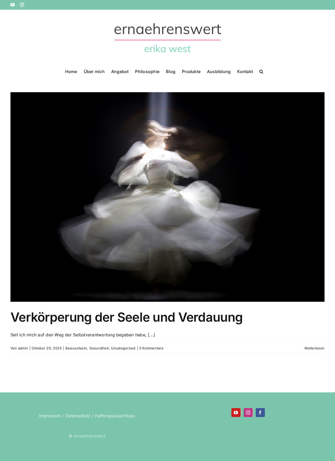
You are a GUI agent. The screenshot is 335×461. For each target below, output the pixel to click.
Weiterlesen (314, 348)
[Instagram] (248, 412)
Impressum (50, 415)
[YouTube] (235, 412)
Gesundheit (99, 348)
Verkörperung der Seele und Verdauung (126, 317)
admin (23, 348)
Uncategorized (123, 348)
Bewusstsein (76, 348)
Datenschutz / (79, 415)
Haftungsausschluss (115, 415)
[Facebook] (260, 412)
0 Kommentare (151, 348)
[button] (261, 71)
